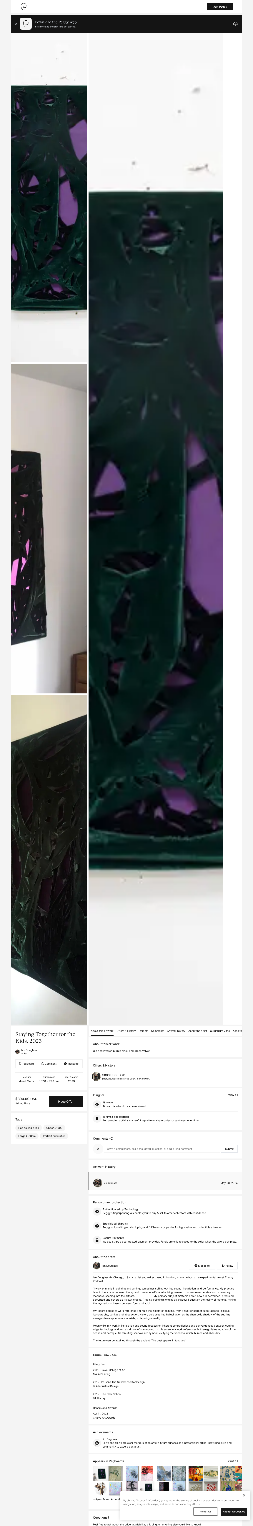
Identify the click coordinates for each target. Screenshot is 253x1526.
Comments (157, 1030)
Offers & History (126, 1030)
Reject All (205, 1511)
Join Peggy (220, 6)
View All (233, 1460)
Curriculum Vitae (220, 1030)
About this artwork (102, 1030)
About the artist (197, 1030)
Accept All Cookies (234, 1511)
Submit (229, 1148)
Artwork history (176, 1030)
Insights (143, 1030)
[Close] (244, 1495)
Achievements (241, 1030)
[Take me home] (23, 6)
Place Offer (66, 1101)
